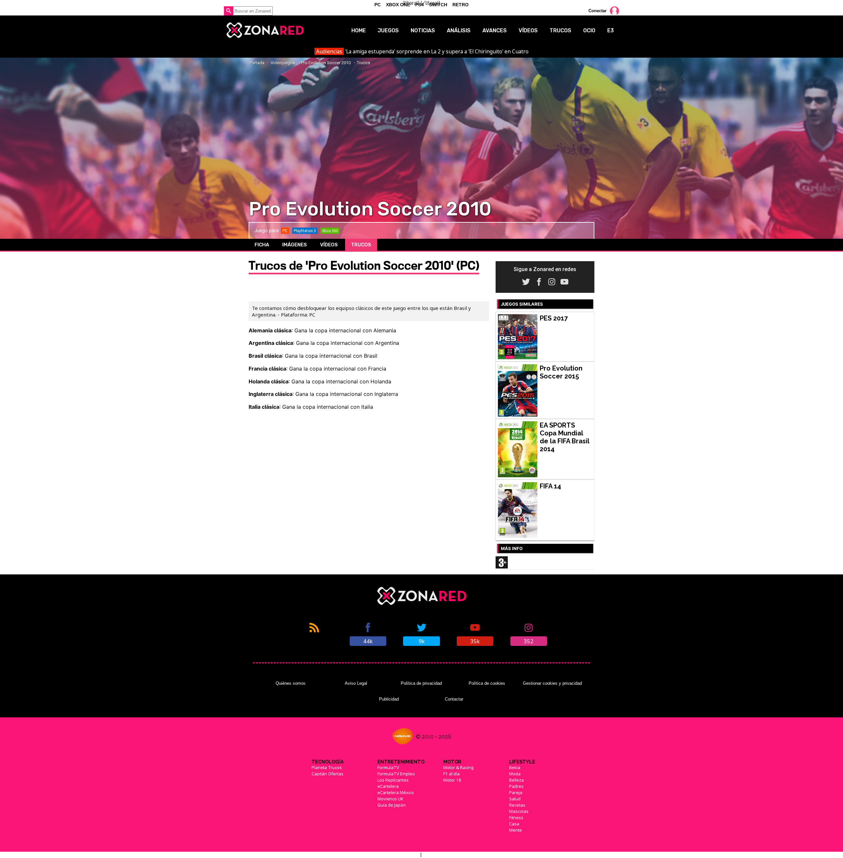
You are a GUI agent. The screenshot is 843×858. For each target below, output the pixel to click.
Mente (515, 830)
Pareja (515, 792)
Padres (516, 786)
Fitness (516, 817)
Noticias (423, 30)
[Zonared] (264, 30)
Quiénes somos (291, 683)
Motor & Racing (458, 767)
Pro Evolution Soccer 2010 (326, 62)
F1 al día (451, 774)
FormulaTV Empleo (396, 774)
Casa (514, 824)
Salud (515, 799)
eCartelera (388, 786)
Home (358, 30)
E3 (610, 30)
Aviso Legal (356, 683)
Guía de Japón (391, 805)
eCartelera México (395, 792)
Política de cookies (487, 683)
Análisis (459, 30)
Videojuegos (283, 62)
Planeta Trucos (327, 767)
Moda (515, 774)
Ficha (262, 245)
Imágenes (294, 245)
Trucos (560, 30)
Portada (257, 62)
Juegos (388, 30)
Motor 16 (452, 780)
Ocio (589, 30)
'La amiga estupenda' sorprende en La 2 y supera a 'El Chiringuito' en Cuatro (422, 51)
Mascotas (519, 811)
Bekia (514, 767)
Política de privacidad (421, 683)
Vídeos (528, 30)
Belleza (516, 780)
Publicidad (389, 699)
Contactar (454, 699)
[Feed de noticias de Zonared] (314, 634)
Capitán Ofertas (327, 774)
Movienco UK (390, 799)
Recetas (517, 805)
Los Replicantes (393, 780)
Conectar (597, 10)
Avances (494, 30)
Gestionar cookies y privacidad (552, 683)
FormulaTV (388, 767)
